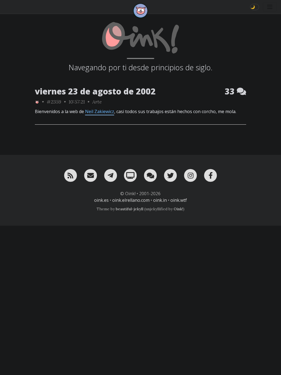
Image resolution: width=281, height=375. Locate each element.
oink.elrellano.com (131, 200)
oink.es (101, 200)
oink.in (160, 200)
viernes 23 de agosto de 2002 (95, 91)
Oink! (178, 208)
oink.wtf (178, 200)
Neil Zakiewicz (99, 111)
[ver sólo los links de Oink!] (37, 102)
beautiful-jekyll (129, 208)
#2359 (54, 102)
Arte (97, 102)
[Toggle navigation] (270, 7)
